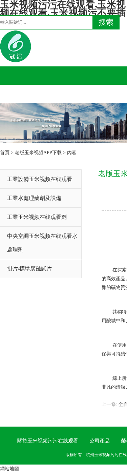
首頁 (4, 152)
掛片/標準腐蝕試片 (29, 268)
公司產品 (99, 441)
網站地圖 (9, 468)
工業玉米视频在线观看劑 (37, 217)
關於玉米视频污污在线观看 (47, 441)
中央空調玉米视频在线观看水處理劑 (42, 242)
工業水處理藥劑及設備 (34, 198)
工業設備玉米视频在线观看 (39, 179)
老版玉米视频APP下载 (38, 152)
